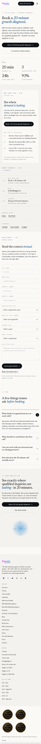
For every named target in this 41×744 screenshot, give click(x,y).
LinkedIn (5, 227)
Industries (5, 597)
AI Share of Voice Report (10, 613)
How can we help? (8, 344)
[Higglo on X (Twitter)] (8, 578)
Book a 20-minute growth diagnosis (20, 45)
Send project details (12, 366)
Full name (5, 268)
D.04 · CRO (5, 692)
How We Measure (7, 636)
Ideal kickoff (7, 334)
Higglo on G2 (6, 671)
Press (3, 639)
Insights (24, 227)
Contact (4, 651)
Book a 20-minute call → (10, 371)
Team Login (5, 658)
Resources (5, 623)
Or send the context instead (20, 51)
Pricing (4, 591)
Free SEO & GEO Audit (9, 654)
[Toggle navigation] (37, 4)
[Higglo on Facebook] (25, 578)
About (4, 633)
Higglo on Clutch (7, 667)
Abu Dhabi (11, 216)
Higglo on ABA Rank (8, 674)
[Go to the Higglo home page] (5, 3)
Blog (3, 617)
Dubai (4, 216)
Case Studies (6, 594)
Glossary (4, 610)
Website (7, 296)
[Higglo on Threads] (21, 578)
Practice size (10, 315)
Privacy (4, 740)
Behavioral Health (7, 600)
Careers (4, 643)
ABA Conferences (7, 626)
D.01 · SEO (5, 683)
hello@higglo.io (7, 661)
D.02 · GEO (5, 686)
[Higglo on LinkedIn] (3, 578)
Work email (6, 277)
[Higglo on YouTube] (12, 578)
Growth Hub (5, 620)
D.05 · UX (5, 696)
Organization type (9, 305)
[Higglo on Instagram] (16, 578)
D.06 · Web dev (7, 699)
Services (4, 587)
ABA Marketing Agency (9, 604)
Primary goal (7, 325)
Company (7, 286)
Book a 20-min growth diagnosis (20, 504)
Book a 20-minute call (9, 664)
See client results (20, 510)
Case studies (14, 227)
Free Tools (5, 630)
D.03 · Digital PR (7, 689)
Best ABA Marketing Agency (11, 607)
